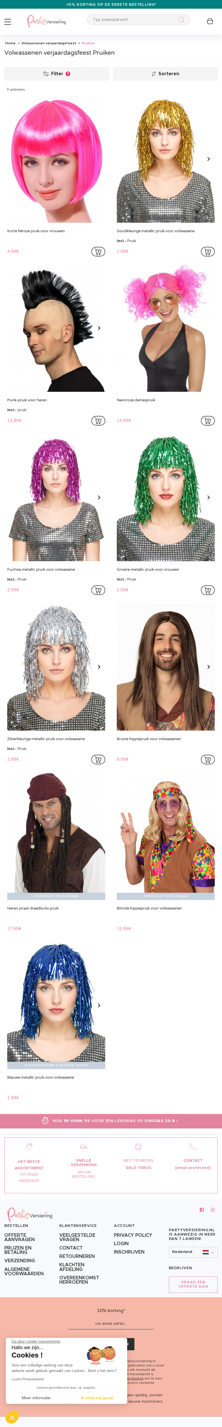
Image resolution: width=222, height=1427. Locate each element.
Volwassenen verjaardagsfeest (48, 43)
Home (10, 43)
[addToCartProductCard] (98, 251)
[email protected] (193, 1168)
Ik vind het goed (97, 1397)
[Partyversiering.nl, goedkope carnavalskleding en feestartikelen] (46, 17)
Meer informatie (36, 1397)
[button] (193, 1252)
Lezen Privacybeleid (28, 1379)
